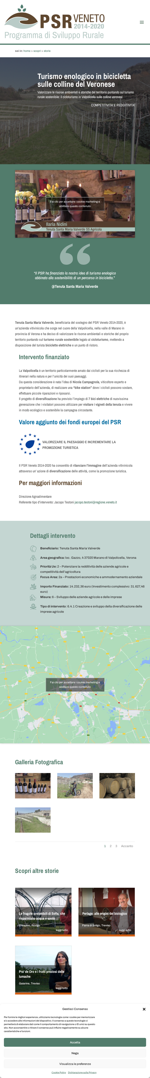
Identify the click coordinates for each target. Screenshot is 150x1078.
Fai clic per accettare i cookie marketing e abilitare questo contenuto (75, 204)
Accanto (127, 846)
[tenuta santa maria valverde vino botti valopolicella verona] (117, 797)
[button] (144, 1009)
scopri (37, 50)
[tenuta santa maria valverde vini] (33, 797)
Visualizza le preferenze (75, 1063)
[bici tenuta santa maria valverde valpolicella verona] (75, 797)
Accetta (75, 1042)
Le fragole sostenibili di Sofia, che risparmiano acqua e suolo (42, 916)
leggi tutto (62, 930)
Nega (75, 1053)
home (26, 50)
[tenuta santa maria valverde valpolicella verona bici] (33, 831)
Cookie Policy (59, 1072)
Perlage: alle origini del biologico (104, 913)
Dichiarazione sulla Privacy (82, 1072)
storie (47, 50)
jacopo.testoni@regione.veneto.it (96, 502)
